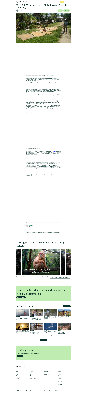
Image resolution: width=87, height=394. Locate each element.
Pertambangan (49, 232)
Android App (60, 384)
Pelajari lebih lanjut (20, 297)
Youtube (59, 374)
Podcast (17, 372)
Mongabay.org (46, 374)
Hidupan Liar (29, 232)
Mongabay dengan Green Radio (40, 216)
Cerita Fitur (18, 378)
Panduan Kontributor (33, 377)
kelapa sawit (34, 232)
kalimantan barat (25, 10)
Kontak (31, 372)
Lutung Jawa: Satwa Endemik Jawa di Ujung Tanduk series (59, 277)
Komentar (60, 10)
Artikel (17, 374)
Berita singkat (18, 377)
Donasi (31, 374)
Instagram (60, 372)
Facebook (60, 377)
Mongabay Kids (46, 372)
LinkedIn (59, 371)
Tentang (31, 371)
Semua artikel (66, 306)
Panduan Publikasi (33, 378)
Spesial (17, 375)
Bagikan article (66, 10)
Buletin (31, 375)
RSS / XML (60, 381)
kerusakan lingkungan (41, 232)
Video (17, 371)
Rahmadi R (31, 225)
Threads (59, 378)
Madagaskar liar (47, 371)
